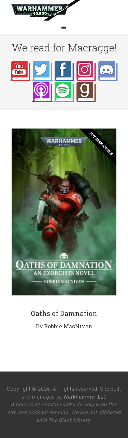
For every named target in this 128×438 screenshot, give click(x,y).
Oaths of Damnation (64, 313)
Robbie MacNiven (68, 326)
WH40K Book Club (64, 10)
